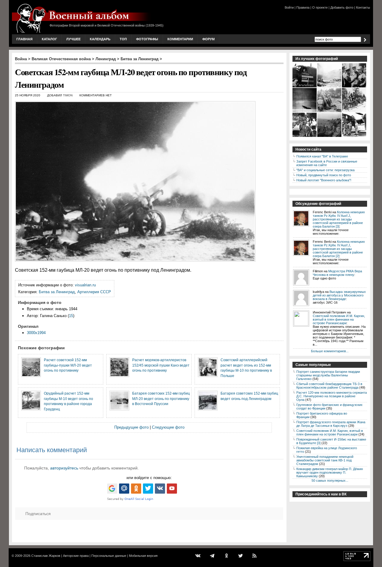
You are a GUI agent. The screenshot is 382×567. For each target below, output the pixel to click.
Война (21, 59)
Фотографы (147, 39)
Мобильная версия (143, 555)
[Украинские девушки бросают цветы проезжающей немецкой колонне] (304, 136)
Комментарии (180, 39)
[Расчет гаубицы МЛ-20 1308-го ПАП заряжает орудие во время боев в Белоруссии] (329, 136)
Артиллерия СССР (94, 292)
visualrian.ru (85, 285)
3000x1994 (36, 332)
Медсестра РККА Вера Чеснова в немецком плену (337, 272)
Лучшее (73, 39)
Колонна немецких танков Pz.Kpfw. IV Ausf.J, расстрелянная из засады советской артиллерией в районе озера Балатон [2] (339, 249)
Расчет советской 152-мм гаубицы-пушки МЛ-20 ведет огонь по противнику (68, 365)
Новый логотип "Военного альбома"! (323, 180)
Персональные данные (108, 555)
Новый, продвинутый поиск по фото (323, 175)
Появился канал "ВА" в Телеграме (322, 156)
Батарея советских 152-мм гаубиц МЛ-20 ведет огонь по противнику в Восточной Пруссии (161, 398)
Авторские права (76, 555)
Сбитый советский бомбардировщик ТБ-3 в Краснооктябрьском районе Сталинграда (329, 385)
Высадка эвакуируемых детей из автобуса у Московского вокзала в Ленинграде (339, 295)
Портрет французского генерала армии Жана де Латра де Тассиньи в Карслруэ (330, 423)
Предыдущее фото (131, 427)
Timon (68, 95)
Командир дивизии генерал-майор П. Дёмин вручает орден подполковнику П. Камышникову (329, 472)
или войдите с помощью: (149, 477)
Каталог (49, 39)
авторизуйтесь (64, 468)
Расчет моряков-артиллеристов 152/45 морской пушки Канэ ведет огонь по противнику (161, 365)
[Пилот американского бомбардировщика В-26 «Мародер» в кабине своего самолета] (304, 87)
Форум (208, 39)
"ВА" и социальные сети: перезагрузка (325, 170)
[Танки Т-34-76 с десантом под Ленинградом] (354, 111)
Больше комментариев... (330, 351)
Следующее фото (168, 427)
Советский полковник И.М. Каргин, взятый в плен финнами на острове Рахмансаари (339, 319)
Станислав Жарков (45, 555)
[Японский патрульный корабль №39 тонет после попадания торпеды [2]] (304, 111)
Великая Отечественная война (61, 59)
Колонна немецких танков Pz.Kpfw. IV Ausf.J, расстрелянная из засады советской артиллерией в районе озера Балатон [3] (339, 219)
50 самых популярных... (330, 480)
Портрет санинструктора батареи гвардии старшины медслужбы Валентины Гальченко (328, 375)
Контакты (363, 7)
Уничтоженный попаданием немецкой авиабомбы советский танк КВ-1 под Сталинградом (324, 460)
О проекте (320, 7)
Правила (302, 7)
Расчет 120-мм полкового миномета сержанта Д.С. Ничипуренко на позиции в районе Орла (331, 396)
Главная (24, 39)
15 (71, 315)
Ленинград (106, 59)
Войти (289, 7)
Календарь (100, 39)
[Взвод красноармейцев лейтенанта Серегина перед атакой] (329, 87)
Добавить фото (341, 7)
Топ (123, 39)
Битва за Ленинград (139, 59)
